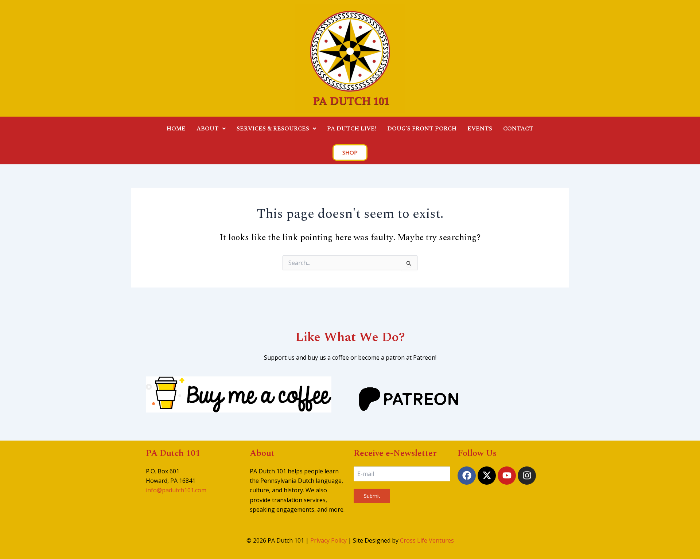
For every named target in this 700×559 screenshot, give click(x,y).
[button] (211, 128)
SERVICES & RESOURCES (273, 128)
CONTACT (518, 128)
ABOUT (208, 128)
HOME (176, 128)
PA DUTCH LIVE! (351, 128)
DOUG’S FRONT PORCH (421, 128)
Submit (372, 495)
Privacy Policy (328, 540)
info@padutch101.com (176, 490)
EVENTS (479, 128)
